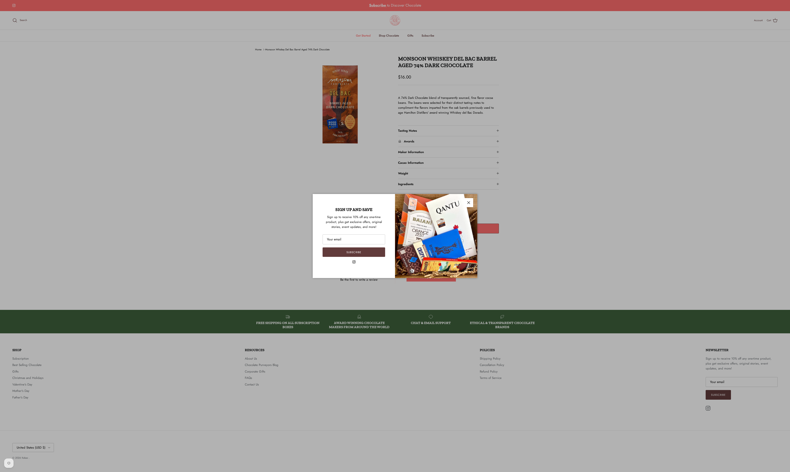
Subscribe (353, 252)
